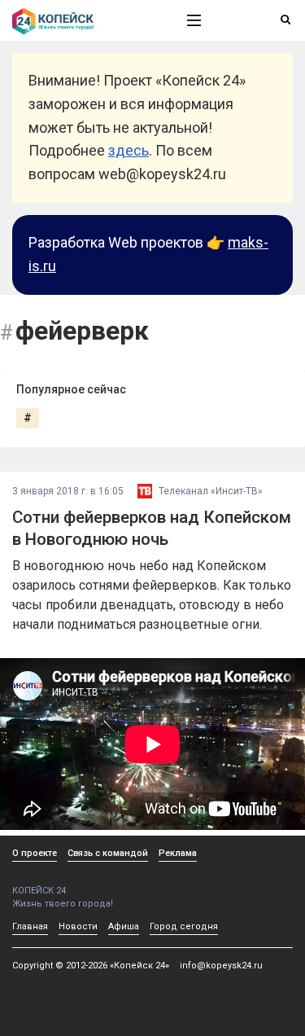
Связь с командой (108, 853)
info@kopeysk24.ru (221, 965)
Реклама (178, 853)
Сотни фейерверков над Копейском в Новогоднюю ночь (151, 528)
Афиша (123, 926)
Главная (30, 926)
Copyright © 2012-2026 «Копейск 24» (90, 965)
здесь (128, 150)
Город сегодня (184, 926)
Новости (78, 926)
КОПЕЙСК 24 (39, 890)
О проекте (34, 853)
